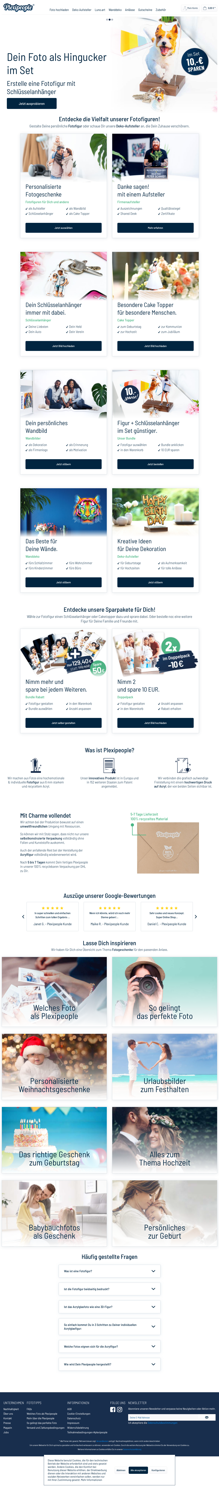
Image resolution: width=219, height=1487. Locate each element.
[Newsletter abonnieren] (207, 1417)
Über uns (8, 1413)
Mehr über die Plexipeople (40, 1418)
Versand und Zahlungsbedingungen (46, 1427)
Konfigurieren (158, 1470)
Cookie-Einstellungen (78, 1413)
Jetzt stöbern (63, 464)
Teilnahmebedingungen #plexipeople (87, 1432)
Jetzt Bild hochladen (63, 346)
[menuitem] (59, 10)
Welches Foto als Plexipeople (42, 1413)
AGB (69, 1409)
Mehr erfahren (155, 227)
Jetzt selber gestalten (63, 722)
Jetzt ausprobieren (32, 103)
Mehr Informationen (91, 1479)
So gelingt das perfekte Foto (42, 1422)
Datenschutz (74, 1418)
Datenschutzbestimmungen (162, 1422)
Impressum (73, 1422)
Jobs (6, 1432)
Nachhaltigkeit (11, 1409)
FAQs (29, 1409)
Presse (7, 1422)
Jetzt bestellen (155, 464)
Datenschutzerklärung (132, 1449)
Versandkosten (102, 1441)
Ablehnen (121, 1470)
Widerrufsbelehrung (78, 1427)
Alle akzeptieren (138, 1470)
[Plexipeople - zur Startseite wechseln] (18, 7)
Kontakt (7, 1418)
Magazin (7, 1427)
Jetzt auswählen (64, 227)
